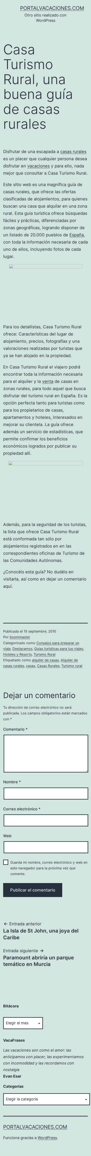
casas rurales (73, 151)
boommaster (20, 637)
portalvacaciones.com (52, 8)
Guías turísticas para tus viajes (58, 648)
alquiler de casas (45, 660)
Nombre (12, 782)
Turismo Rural (44, 654)
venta (47, 381)
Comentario (15, 729)
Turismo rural (71, 666)
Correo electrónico (21, 809)
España (76, 234)
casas (30, 666)
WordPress (47, 1137)
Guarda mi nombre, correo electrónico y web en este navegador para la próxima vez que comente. (48, 868)
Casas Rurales (48, 666)
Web (7, 836)
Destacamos (22, 648)
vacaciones (38, 165)
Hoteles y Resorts (17, 654)
